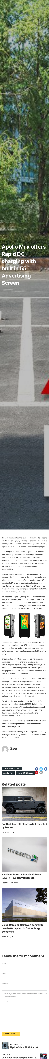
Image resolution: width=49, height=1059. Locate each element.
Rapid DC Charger (25, 773)
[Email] (41, 772)
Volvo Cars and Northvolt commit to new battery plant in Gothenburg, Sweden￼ (23, 928)
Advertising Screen (11, 768)
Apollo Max (8, 773)
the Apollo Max (40, 577)
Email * (4, 974)
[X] (41, 769)
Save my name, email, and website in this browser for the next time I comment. (25, 995)
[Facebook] (36, 769)
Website (5, 984)
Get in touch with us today (12, 732)
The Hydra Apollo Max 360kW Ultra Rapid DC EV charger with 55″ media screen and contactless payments (24, 724)
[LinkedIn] (45, 769)
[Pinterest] (36, 772)
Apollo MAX (10, 678)
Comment (6, 1001)
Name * (5, 963)
